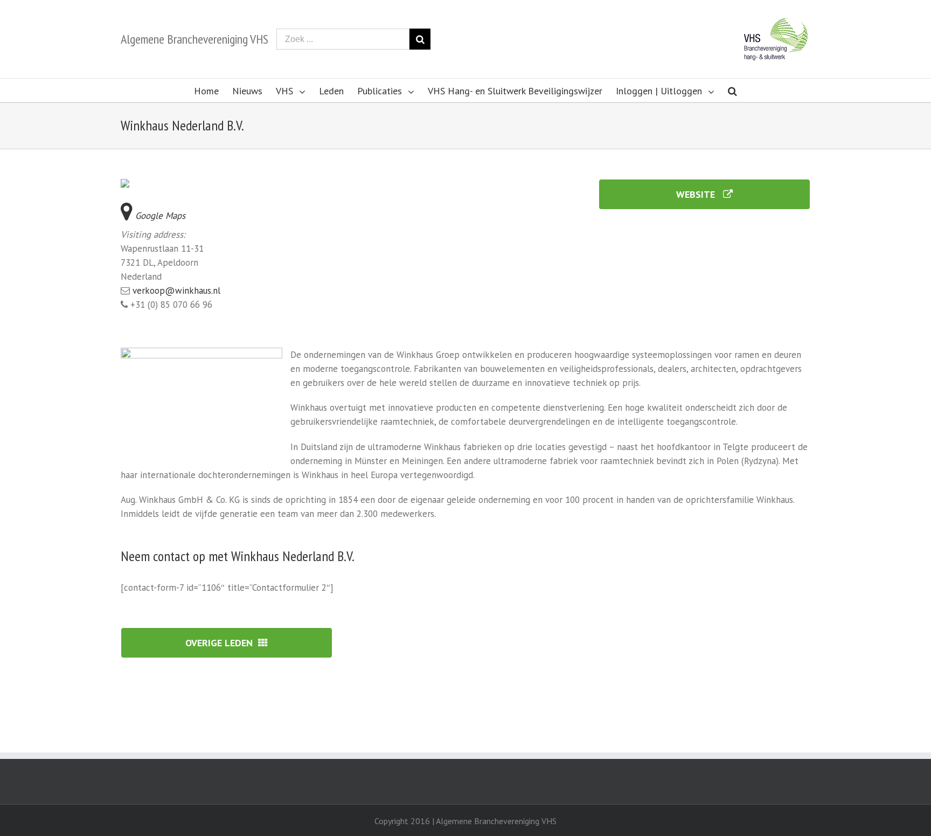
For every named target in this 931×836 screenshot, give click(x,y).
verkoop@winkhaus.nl (176, 290)
